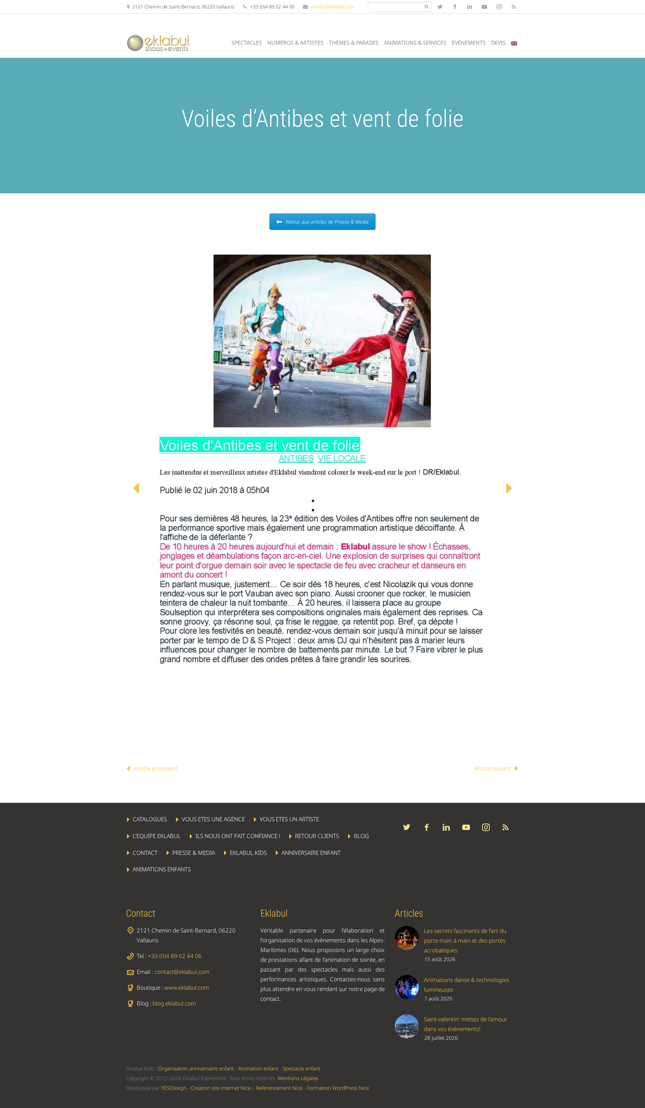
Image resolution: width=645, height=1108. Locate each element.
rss (514, 7)
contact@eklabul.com (182, 972)
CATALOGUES (150, 819)
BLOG (361, 836)
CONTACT (145, 853)
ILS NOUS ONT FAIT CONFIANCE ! (238, 836)
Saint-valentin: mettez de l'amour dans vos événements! (465, 1024)
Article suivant (493, 768)
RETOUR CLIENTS (317, 836)
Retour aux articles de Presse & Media (327, 222)
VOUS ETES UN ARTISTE (289, 819)
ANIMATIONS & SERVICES (415, 42)
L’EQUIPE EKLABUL (157, 836)
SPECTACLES (246, 42)
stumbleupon (499, 7)
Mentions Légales (298, 1078)
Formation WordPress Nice (338, 1087)
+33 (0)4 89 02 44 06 (175, 956)
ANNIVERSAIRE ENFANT (311, 853)
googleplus (484, 7)
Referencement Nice (279, 1087)
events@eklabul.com (333, 6)
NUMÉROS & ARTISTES (295, 42)
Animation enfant (258, 1068)
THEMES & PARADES (354, 42)
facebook (455, 7)
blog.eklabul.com (174, 1003)
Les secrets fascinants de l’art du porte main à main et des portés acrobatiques (465, 940)
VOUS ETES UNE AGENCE (213, 819)
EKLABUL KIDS (248, 853)
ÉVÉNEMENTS (469, 42)
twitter (440, 7)
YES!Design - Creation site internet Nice (206, 1087)
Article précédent (156, 768)
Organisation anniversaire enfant (196, 1068)
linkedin (470, 7)
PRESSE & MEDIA (193, 853)
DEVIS (498, 42)
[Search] (426, 7)
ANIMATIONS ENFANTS (162, 869)
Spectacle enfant (301, 1068)
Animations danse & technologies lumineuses (466, 984)
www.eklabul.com (186, 987)
